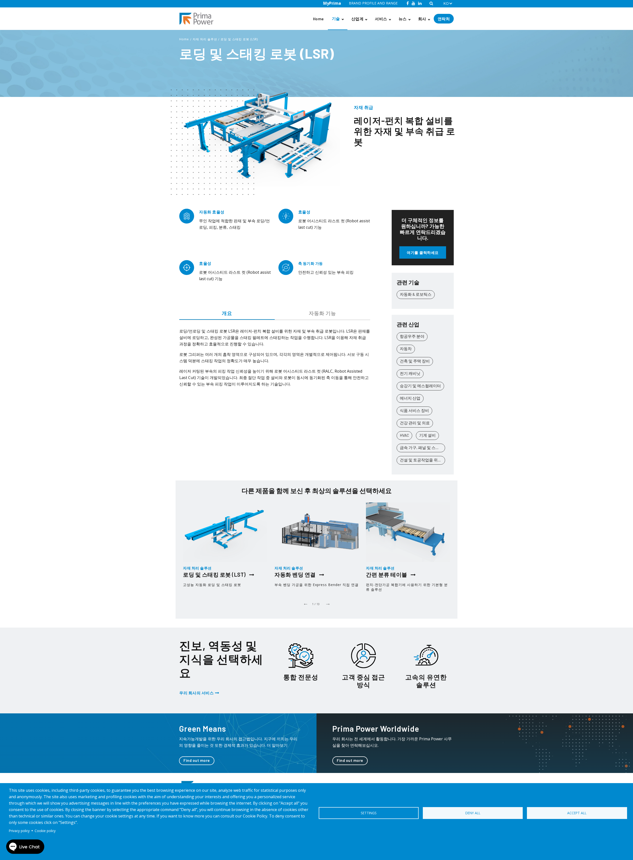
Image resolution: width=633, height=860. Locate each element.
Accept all (577, 813)
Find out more (196, 760)
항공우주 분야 (412, 336)
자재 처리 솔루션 (205, 39)
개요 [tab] (227, 313)
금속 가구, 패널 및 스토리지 (422, 447)
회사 (422, 18)
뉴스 (403, 18)
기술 (336, 18)
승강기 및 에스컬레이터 (420, 385)
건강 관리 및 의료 (415, 422)
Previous (305, 602)
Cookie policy (45, 830)
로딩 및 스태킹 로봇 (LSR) (239, 39)
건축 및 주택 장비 (415, 361)
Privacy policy (19, 830)
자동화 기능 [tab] (322, 313)
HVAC (404, 435)
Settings (369, 813)
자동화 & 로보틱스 (415, 294)
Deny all (472, 813)
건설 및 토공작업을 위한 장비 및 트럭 (422, 459)
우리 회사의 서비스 (196, 692)
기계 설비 (427, 435)
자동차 (406, 348)
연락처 (444, 18)
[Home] (198, 19)
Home (318, 18)
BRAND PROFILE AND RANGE (373, 3)
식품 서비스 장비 (414, 410)
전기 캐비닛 (410, 373)
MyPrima (332, 3)
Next (327, 602)
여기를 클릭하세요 (423, 252)
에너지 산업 (410, 398)
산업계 (357, 18)
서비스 (381, 18)
